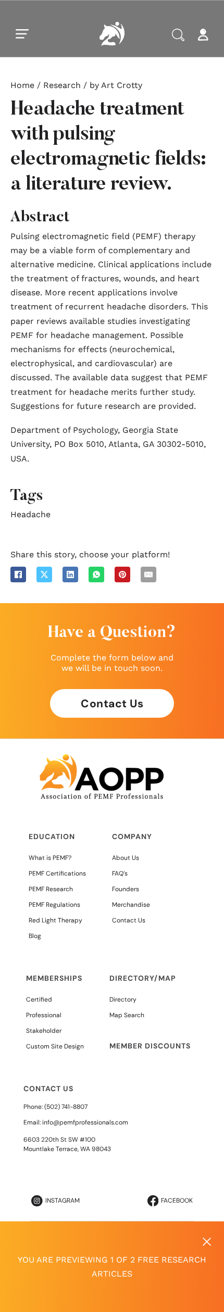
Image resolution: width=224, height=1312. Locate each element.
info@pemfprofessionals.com (85, 1122)
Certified (39, 999)
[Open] (22, 34)
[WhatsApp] (96, 574)
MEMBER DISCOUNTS (150, 1046)
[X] (44, 574)
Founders (125, 889)
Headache (30, 514)
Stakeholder (43, 1031)
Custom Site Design (55, 1046)
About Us (125, 858)
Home (22, 85)
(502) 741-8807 (66, 1107)
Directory (122, 999)
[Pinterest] (122, 574)
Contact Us (112, 703)
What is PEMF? (50, 858)
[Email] (148, 574)
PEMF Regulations (54, 905)
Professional (43, 1015)
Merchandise (131, 905)
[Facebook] (18, 574)
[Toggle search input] (178, 34)
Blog (35, 936)
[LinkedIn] (70, 574)
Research (62, 85)
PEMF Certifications (57, 873)
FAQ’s (120, 873)
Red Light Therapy (55, 920)
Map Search (126, 1015)
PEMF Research (51, 889)
